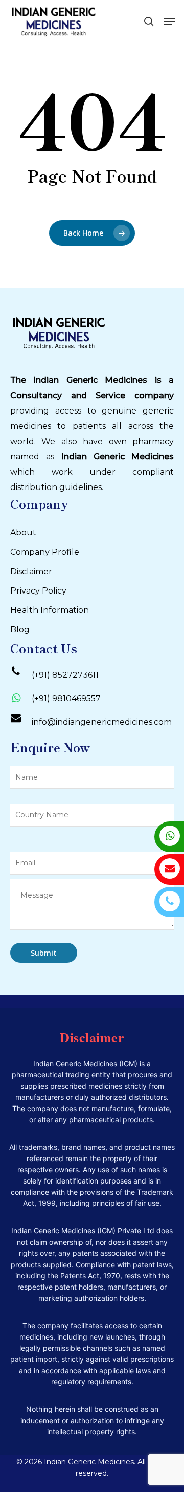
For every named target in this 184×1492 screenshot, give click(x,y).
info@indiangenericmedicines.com (102, 722)
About (23, 532)
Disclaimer (31, 571)
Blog (20, 629)
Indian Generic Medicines (117, 456)
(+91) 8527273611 (65, 675)
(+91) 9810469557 (66, 698)
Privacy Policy (38, 591)
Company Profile (44, 552)
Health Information (49, 610)
